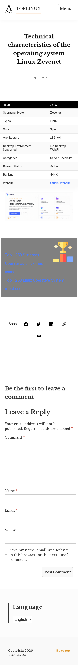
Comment (15, 437)
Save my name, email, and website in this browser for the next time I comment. (39, 555)
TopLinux (39, 77)
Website (12, 530)
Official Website (60, 183)
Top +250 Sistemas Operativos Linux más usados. (24, 263)
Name (11, 491)
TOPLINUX (28, 8)
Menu (65, 8)
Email (11, 510)
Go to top (63, 650)
